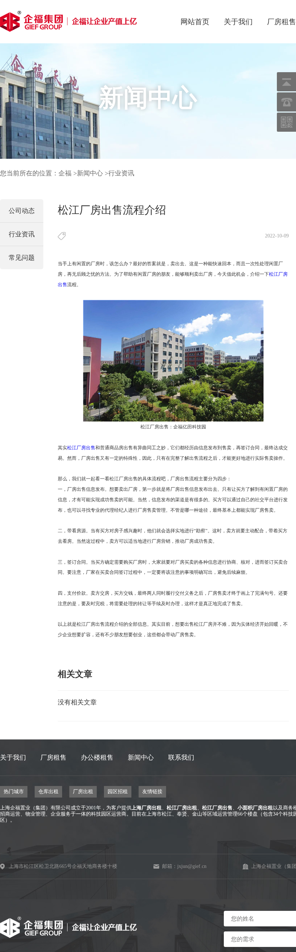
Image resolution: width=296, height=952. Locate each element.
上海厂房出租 (146, 808)
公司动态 (22, 210)
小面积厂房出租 (255, 808)
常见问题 (22, 257)
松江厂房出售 (217, 808)
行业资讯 (121, 173)
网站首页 (194, 22)
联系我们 (181, 757)
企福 (64, 173)
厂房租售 (281, 22)
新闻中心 (90, 173)
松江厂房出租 (182, 808)
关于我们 (238, 22)
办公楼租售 (97, 757)
